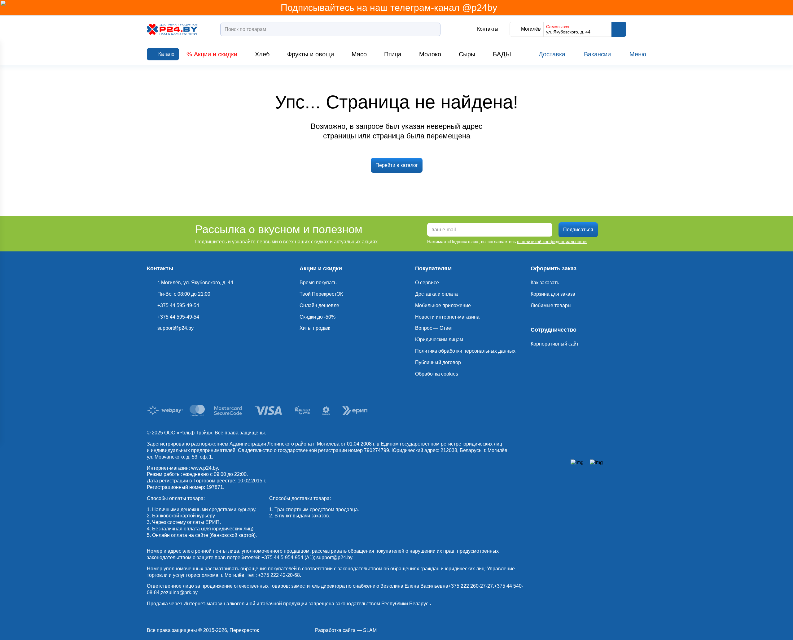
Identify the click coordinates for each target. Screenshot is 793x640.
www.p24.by (204, 468)
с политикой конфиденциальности (552, 241)
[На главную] (172, 29)
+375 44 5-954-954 (282, 557)
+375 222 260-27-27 (470, 586)
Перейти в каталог (396, 165)
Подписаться (578, 229)
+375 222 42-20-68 (279, 575)
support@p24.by (334, 557)
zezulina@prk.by (179, 592)
